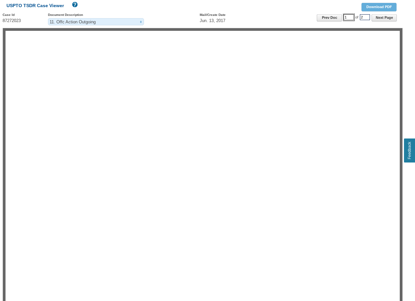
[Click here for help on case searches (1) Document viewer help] (74, 6)
